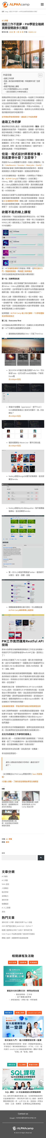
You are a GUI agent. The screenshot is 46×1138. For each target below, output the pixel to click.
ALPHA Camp (11, 178)
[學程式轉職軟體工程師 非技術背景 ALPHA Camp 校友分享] (31, 796)
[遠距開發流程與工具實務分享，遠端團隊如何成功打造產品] (10, 796)
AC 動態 (5, 876)
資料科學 (5, 900)
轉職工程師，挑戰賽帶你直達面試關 (15, 938)
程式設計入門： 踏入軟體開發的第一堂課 (23, 1040)
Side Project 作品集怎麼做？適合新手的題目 (18, 934)
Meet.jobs (30, 165)
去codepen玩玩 (15, 379)
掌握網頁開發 (10, 271)
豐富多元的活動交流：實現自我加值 (23, 990)
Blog (6, 11)
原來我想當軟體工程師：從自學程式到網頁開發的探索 (10, 823)
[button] (19, 984)
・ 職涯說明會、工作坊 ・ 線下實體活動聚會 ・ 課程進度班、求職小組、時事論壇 (23, 997)
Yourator (21, 165)
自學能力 (5, 896)
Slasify (38, 165)
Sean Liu (32, 32)
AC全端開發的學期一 (12, 201)
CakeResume (10, 165)
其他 (3, 911)
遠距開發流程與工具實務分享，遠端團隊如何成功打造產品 (10, 804)
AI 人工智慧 (6, 908)
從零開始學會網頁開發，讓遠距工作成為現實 (19, 117)
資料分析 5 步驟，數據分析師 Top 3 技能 (17, 922)
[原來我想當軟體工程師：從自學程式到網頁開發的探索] (10, 815)
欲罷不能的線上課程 (11, 86)
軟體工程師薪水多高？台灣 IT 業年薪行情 (17, 930)
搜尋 (3, 853)
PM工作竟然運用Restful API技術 (16, 89)
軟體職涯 (5, 904)
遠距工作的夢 (9, 78)
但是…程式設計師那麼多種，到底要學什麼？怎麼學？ (22, 82)
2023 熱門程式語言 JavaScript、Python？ (17, 926)
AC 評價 (5, 20)
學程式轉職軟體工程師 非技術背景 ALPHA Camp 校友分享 (30, 804)
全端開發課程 (12, 268)
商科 (7, 842)
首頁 (3, 11)
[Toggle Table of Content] (39, 75)
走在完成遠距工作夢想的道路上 (17, 92)
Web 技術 (5, 884)
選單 (42, 4)
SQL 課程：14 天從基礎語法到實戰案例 (23, 1092)
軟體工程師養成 (25, 271)
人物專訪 (5, 888)
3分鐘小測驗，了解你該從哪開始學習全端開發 (20, 781)
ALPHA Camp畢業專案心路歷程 (21, 610)
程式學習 (5, 892)
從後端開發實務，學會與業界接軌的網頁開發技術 (21, 706)
